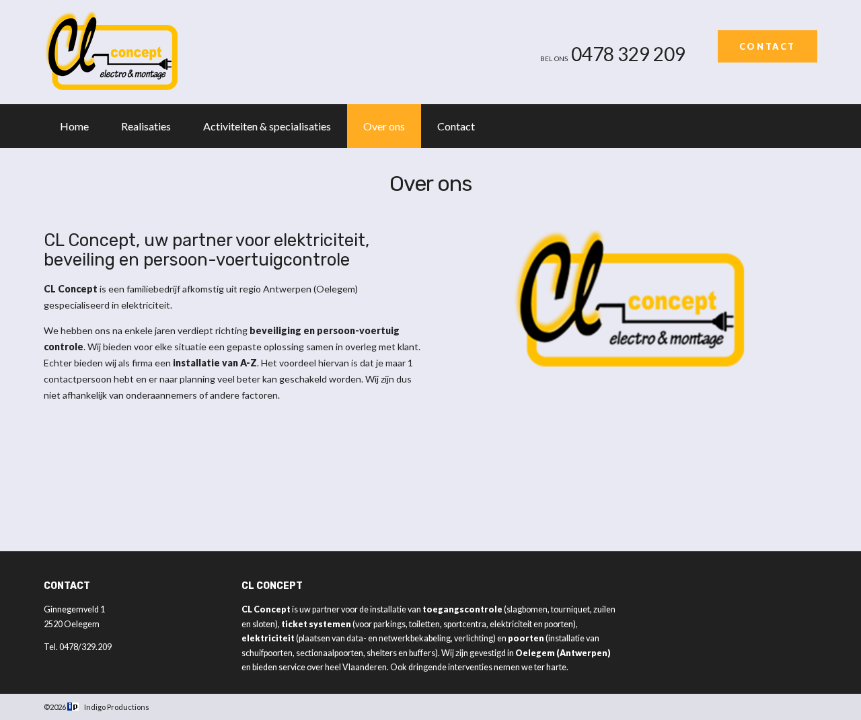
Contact (767, 46)
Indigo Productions (116, 707)
